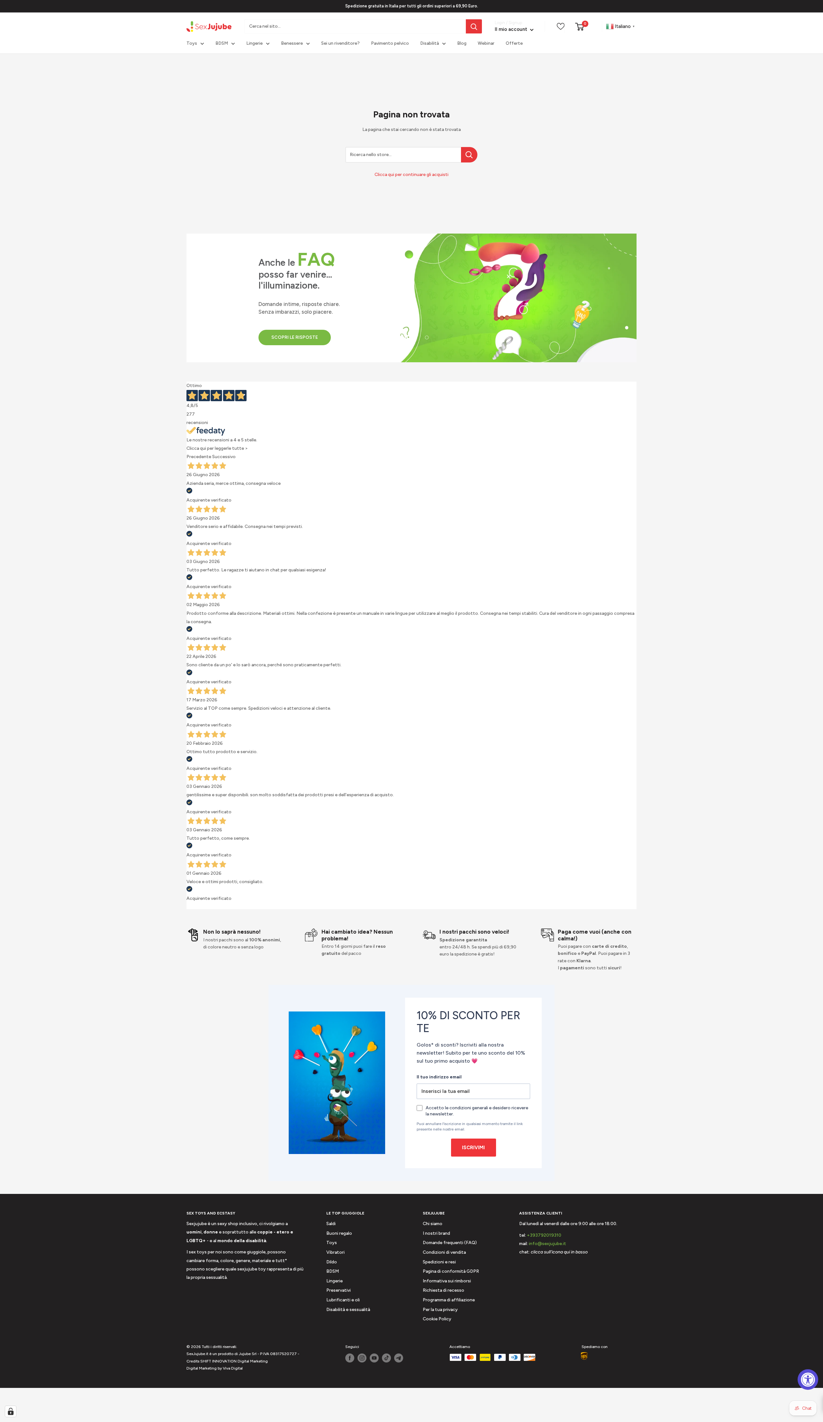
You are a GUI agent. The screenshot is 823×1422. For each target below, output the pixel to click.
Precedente (198, 456)
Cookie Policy (437, 1319)
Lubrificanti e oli (343, 1300)
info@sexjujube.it (547, 1243)
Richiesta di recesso (443, 1290)
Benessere (292, 43)
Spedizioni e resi (439, 1262)
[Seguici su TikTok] (386, 1357)
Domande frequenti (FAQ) (450, 1242)
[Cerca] (474, 26)
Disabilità (429, 43)
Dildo (331, 1262)
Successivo (224, 456)
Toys (191, 43)
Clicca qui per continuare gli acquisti (411, 174)
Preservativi (338, 1290)
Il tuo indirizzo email (439, 1077)
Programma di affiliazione (449, 1300)
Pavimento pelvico (390, 43)
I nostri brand (436, 1233)
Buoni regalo (339, 1233)
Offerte (514, 43)
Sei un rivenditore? (340, 43)
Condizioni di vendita (444, 1252)
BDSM (221, 43)
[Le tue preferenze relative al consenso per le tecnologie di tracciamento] (10, 1411)
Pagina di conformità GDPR (451, 1271)
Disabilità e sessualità (348, 1309)
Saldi (331, 1223)
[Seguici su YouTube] (374, 1357)
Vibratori (335, 1252)
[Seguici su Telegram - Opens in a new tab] (398, 1357)
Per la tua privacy (440, 1309)
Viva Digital (233, 1368)
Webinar (486, 43)
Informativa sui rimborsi (447, 1281)
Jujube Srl (248, 1354)
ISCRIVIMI (473, 1147)
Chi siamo (432, 1223)
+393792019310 (544, 1235)
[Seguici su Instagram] (361, 1357)
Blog (461, 43)
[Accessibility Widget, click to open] (808, 1379)
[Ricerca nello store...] (469, 154)
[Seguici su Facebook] (349, 1357)
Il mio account (512, 29)
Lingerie (254, 43)
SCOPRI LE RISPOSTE (294, 337)
